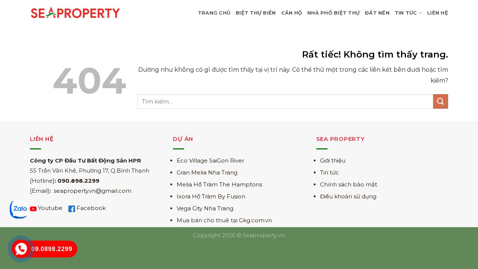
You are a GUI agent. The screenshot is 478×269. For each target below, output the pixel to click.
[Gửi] (440, 101)
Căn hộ (291, 13)
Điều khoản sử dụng (348, 196)
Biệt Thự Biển (256, 13)
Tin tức (329, 172)
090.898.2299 (78, 180)
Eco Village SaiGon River (210, 160)
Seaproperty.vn (264, 235)
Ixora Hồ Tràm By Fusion (211, 196)
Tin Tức (406, 13)
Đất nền (377, 13)
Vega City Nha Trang (205, 208)
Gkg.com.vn (255, 220)
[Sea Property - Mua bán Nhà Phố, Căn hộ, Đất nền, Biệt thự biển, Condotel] (75, 12)
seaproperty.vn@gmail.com (92, 190)
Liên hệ (437, 13)
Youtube (50, 207)
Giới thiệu (332, 160)
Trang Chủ (214, 13)
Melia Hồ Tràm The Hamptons (219, 184)
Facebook (91, 207)
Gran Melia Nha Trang (207, 172)
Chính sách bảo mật (348, 184)
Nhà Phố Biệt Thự (333, 13)
